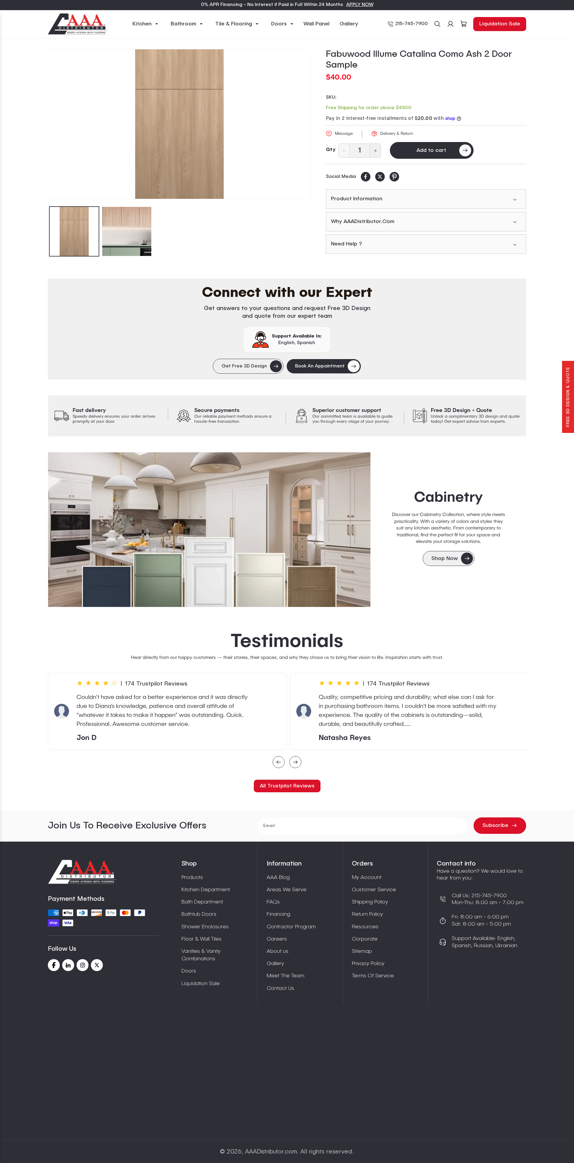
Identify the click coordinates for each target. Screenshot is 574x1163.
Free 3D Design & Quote (568, 397)
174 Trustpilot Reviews (156, 684)
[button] (145, 24)
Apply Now (359, 4)
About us (277, 951)
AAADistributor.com (271, 1152)
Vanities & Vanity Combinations (201, 955)
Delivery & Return (396, 134)
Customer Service (374, 889)
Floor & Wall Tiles (201, 939)
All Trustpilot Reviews (287, 786)
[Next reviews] (295, 763)
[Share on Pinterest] (394, 176)
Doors (188, 971)
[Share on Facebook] (365, 176)
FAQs (273, 902)
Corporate (365, 939)
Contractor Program (291, 927)
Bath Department (202, 902)
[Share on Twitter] (380, 176)
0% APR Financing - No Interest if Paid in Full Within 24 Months (272, 4)
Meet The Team (285, 976)
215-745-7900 (411, 24)
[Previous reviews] (278, 763)
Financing (278, 914)
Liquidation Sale (499, 24)
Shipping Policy (370, 902)
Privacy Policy (368, 963)
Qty (330, 149)
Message (344, 134)
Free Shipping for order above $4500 (368, 108)
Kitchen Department (205, 889)
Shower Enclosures (205, 927)
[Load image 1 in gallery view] (74, 231)
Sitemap (362, 951)
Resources (365, 927)
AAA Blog (278, 877)
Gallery (275, 963)
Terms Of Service (373, 976)
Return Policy (367, 914)
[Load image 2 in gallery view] (127, 231)
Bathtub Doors (198, 914)
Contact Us (280, 988)
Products (192, 877)
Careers (277, 939)
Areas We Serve (286, 889)
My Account (366, 877)
